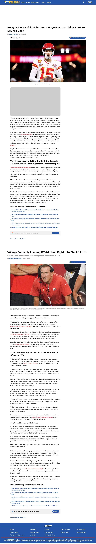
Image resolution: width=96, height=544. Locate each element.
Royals (28, 2)
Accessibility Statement (17, 535)
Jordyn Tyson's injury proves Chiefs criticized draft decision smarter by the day (35, 219)
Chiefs (22, 2)
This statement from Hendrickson (20, 167)
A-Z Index (33, 535)
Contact (47, 529)
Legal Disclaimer (81, 532)
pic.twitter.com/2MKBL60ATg (40, 155)
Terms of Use (49, 532)
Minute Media (11, 539)
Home (12, 239)
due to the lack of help (30, 363)
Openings (33, 529)
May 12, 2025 (34, 157)
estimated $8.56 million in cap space (21, 326)
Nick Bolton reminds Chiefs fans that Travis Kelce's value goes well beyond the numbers (35, 224)
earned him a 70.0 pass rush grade (42, 417)
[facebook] (83, 2)
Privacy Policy (34, 532)
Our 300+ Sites (65, 529)
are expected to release (22, 344)
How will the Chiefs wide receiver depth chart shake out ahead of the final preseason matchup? (35, 210)
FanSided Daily (80, 529)
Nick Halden (13, 34)
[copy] (20, 38)
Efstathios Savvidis (15, 258)
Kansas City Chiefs (20, 239)
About (49, 2)
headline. (13, 145)
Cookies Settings (50, 535)
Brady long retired (26, 134)
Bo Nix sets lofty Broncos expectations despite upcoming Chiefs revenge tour (34, 215)
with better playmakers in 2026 (19, 334)
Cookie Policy (65, 532)
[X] (86, 2)
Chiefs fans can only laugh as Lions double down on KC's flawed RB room (34, 227)
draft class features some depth (33, 469)
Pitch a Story (14, 532)
